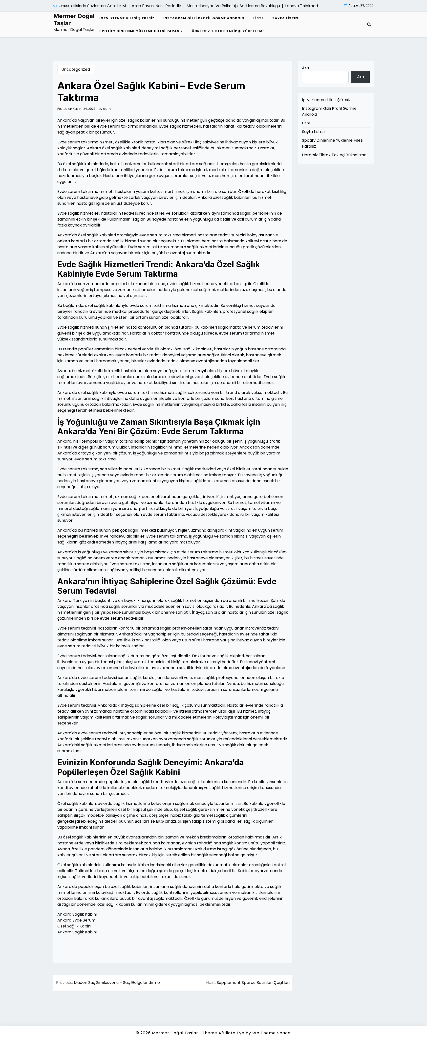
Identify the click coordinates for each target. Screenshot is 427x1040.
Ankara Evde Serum (76, 920)
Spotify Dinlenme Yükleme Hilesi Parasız (141, 31)
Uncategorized (75, 69)
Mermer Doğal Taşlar (73, 20)
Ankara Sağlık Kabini (77, 914)
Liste (258, 18)
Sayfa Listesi (286, 18)
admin (108, 108)
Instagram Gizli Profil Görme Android (203, 18)
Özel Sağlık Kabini (74, 926)
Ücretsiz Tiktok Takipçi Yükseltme (228, 31)
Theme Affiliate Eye (223, 1033)
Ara (305, 68)
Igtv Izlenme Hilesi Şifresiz (126, 18)
